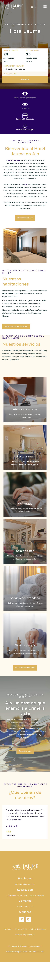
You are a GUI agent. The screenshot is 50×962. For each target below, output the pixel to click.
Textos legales (20, 929)
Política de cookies (37, 929)
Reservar (25, 79)
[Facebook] (28, 919)
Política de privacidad (25, 934)
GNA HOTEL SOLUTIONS (33, 951)
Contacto (8, 929)
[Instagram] (21, 919)
